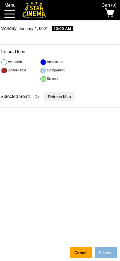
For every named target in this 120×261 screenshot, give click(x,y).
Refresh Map (59, 96)
